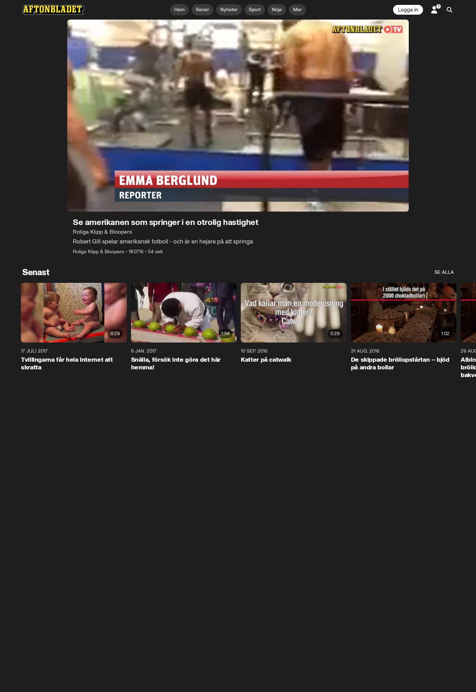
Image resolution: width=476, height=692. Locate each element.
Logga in (408, 10)
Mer (297, 10)
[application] (238, 116)
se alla (444, 272)
